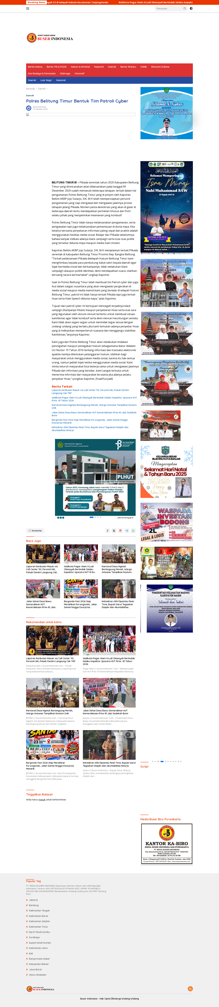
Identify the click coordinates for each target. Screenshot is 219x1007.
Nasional (99, 66)
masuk (41, 799)
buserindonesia (39, 107)
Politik (144, 66)
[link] (95, 479)
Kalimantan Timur (38, 926)
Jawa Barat (35, 969)
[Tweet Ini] (114, 530)
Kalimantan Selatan (39, 921)
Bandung (34, 905)
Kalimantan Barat (38, 916)
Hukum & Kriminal (80, 66)
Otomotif (79, 73)
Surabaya (34, 937)
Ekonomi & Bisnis (160, 66)
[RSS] (190, 989)
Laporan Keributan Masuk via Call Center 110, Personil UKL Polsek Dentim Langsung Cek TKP (90, 391)
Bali (31, 953)
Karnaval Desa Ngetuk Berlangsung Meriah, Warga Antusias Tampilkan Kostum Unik (94, 406)
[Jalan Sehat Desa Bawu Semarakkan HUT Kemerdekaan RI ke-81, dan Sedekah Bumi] (43, 588)
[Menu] (28, 8)
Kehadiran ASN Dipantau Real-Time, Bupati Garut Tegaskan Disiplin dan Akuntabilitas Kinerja (90, 429)
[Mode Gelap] (191, 8)
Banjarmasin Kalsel (39, 958)
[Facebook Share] (107, 530)
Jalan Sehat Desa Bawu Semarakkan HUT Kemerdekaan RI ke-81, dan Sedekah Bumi (94, 414)
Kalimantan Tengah (39, 910)
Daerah (112, 66)
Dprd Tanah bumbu (39, 932)
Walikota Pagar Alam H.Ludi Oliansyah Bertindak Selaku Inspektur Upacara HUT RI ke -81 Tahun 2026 (130, 2)
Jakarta (33, 900)
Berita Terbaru (128, 66)
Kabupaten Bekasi (39, 964)
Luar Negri (46, 80)
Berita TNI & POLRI (56, 66)
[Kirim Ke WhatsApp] (133, 530)
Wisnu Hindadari (37, 974)
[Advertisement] (134, 37)
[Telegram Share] (126, 530)
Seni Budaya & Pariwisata (41, 73)
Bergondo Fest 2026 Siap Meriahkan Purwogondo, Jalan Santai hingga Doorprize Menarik (90, 421)
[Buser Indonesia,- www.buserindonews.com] (50, 37)
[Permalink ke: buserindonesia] (28, 107)
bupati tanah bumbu (40, 942)
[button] (185, 8)
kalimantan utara (38, 948)
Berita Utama (35, 66)
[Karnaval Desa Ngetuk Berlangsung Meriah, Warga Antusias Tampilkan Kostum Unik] (119, 553)
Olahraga (65, 73)
